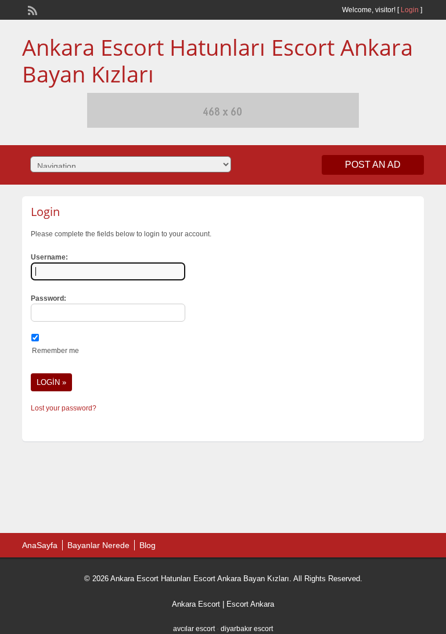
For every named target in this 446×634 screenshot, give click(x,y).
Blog (147, 545)
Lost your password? (63, 408)
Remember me (55, 351)
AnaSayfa (39, 545)
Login (410, 10)
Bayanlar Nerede (98, 545)
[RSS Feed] (31, 9)
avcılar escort (194, 629)
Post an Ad (373, 165)
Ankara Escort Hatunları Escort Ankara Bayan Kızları (217, 60)
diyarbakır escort (247, 629)
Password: (48, 298)
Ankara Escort (196, 604)
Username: (49, 257)
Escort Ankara (250, 604)
